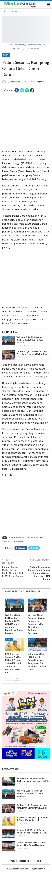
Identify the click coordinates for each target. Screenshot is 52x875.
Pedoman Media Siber (20, 861)
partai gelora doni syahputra (13, 541)
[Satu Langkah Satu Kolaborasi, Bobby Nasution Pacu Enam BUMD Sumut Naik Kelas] (8, 781)
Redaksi (38, 861)
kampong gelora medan (17, 537)
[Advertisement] (26, 122)
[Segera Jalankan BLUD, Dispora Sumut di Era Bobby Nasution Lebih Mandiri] (8, 846)
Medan (6, 55)
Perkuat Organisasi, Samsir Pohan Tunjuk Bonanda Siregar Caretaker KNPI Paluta (39, 573)
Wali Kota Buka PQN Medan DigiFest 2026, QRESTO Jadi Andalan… (29, 340)
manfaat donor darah (35, 537)
